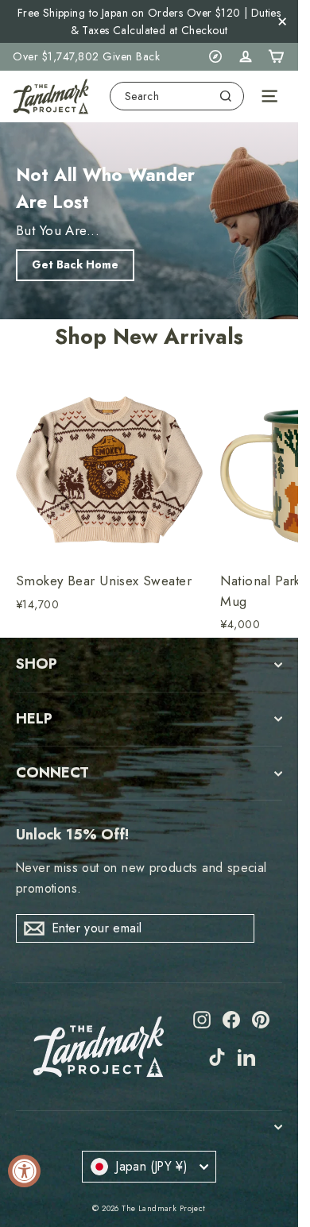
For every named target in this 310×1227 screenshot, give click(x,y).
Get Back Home (75, 264)
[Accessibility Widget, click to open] (24, 1171)
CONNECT (52, 772)
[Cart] (275, 56)
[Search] (225, 96)
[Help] (215, 56)
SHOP (36, 664)
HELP (34, 718)
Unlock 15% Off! (72, 834)
